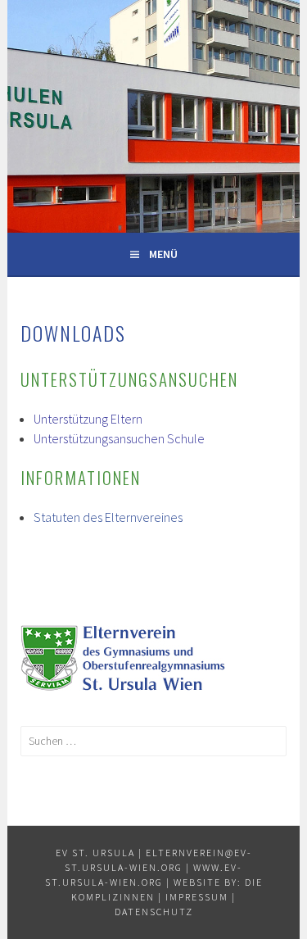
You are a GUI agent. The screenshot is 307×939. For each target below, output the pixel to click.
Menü (163, 254)
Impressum (196, 897)
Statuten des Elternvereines (108, 517)
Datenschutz (154, 911)
